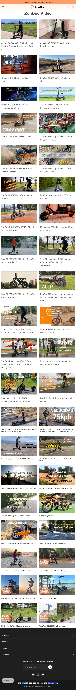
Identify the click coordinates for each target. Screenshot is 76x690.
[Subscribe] (50, 667)
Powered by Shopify (46, 686)
